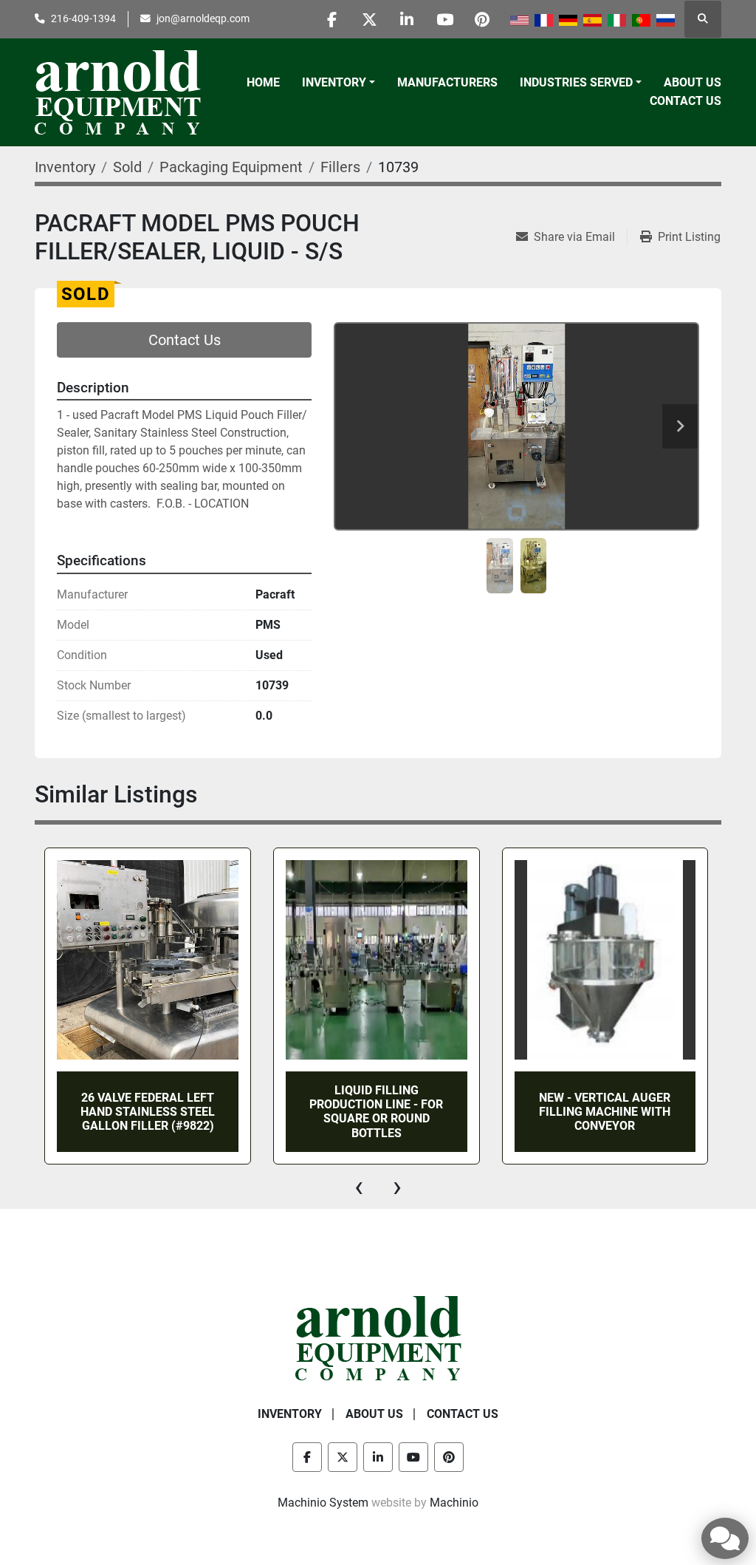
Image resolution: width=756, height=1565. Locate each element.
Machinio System (323, 1503)
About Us (692, 82)
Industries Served (576, 82)
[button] (338, 83)
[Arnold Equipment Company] (378, 1337)
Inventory (334, 82)
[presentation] (358, 1187)
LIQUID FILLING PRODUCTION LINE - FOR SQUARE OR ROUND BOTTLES (376, 1111)
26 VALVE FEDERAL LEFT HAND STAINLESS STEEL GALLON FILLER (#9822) (147, 1112)
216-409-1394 (83, 18)
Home (263, 82)
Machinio (454, 1503)
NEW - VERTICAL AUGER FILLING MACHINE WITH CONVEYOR (604, 1112)
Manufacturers (447, 82)
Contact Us (685, 101)
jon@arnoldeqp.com (203, 18)
